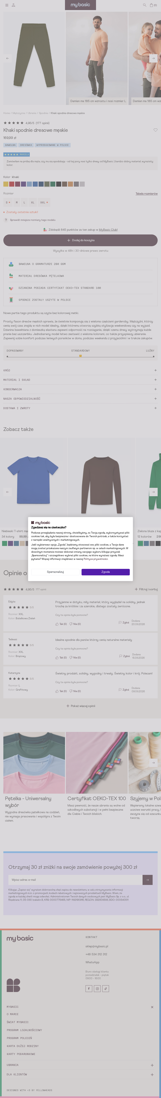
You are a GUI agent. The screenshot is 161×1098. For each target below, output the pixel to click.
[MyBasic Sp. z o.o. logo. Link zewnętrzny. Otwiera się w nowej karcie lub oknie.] (40, 523)
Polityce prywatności (96, 559)
